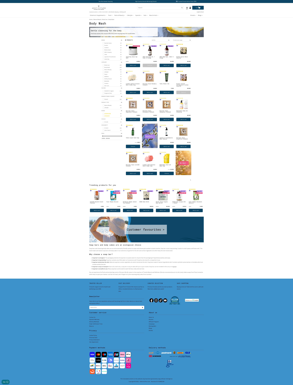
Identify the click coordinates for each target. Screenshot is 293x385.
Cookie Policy (93, 335)
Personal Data (93, 337)
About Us (151, 317)
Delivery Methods (94, 322)
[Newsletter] (142, 307)
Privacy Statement (94, 340)
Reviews (151, 319)
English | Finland (200, 12)
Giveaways (152, 324)
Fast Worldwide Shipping (106, 1)
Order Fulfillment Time (95, 324)
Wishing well (123, 12)
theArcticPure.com (145, 381)
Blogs (150, 328)
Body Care (104, 19)
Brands (151, 330)
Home (90, 19)
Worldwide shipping (114, 12)
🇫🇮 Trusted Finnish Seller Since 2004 (186, 1)
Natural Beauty (97, 19)
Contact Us (92, 317)
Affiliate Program (154, 322)
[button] (187, 8)
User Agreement (93, 342)
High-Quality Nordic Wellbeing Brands (146, 1)
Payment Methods (94, 319)
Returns (91, 326)
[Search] (182, 7)
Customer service (93, 12)
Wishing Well (152, 326)
